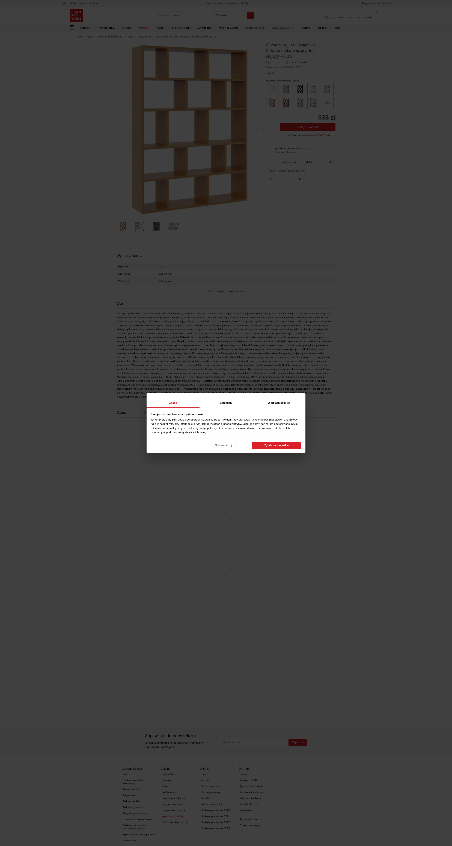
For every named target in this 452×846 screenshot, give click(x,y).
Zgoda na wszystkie (276, 445)
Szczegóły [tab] (226, 402)
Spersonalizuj (223, 445)
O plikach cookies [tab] (279, 402)
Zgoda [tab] (173, 402)
